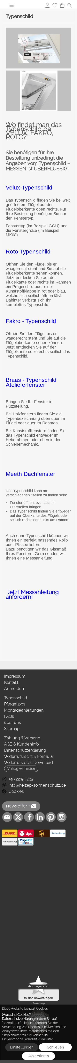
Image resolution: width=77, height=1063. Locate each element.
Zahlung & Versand (22, 738)
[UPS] (41, 833)
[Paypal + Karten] (25, 842)
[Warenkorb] (62, 5)
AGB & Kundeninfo (21, 744)
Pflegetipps (14, 704)
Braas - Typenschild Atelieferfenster (31, 382)
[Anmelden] (47, 5)
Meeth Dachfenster (30, 474)
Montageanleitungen (24, 710)
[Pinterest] (51, 817)
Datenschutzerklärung (25, 750)
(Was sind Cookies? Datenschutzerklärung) (19, 1017)
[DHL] (9, 833)
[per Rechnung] (9, 842)
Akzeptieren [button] (38, 1056)
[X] (18, 817)
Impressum (14, 676)
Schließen (55, 1047)
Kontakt (11, 682)
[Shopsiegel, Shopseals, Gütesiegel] (38, 977)
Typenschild (15, 697)
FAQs (9, 716)
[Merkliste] (54, 5)
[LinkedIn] (40, 817)
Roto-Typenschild (28, 251)
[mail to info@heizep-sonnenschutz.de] (7, 817)
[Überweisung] (58, 833)
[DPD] (25, 833)
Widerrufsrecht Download (28, 762)
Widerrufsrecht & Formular (29, 756)
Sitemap (12, 728)
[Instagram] (61, 817)
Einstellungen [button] (21, 1047)
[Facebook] (29, 817)
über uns (12, 722)
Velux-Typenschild (29, 187)
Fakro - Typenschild (31, 321)
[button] (11, 5)
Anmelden (14, 688)
